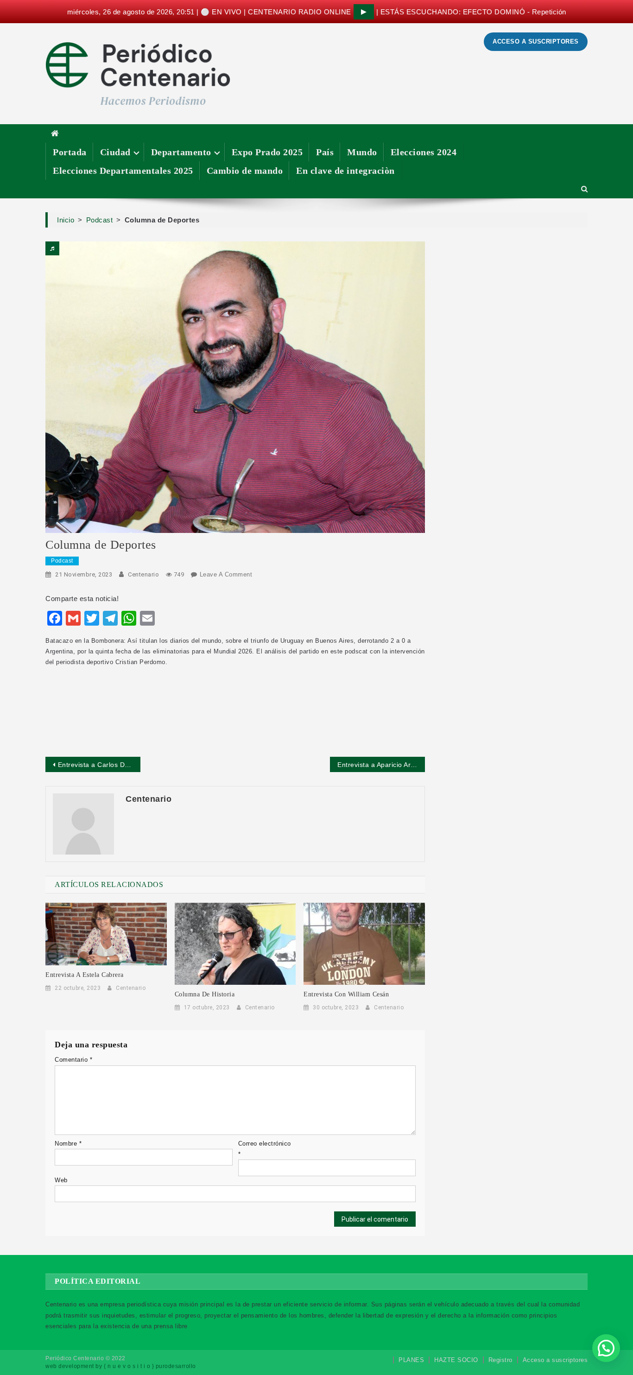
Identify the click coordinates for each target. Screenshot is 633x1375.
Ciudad (115, 152)
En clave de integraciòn (345, 170)
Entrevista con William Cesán (346, 994)
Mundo (362, 152)
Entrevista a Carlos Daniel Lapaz (99, 764)
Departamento (181, 152)
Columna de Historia (205, 994)
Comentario (73, 1059)
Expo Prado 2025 (267, 152)
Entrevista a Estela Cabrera (84, 974)
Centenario (143, 574)
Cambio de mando (245, 170)
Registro (500, 1359)
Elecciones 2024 (424, 152)
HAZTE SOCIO (456, 1359)
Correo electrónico (264, 1149)
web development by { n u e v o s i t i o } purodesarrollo (120, 1366)
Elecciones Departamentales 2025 (123, 170)
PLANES (411, 1359)
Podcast (62, 561)
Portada (70, 152)
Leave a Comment (226, 574)
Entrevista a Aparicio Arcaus (381, 764)
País (325, 152)
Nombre (68, 1143)
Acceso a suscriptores (555, 1359)
